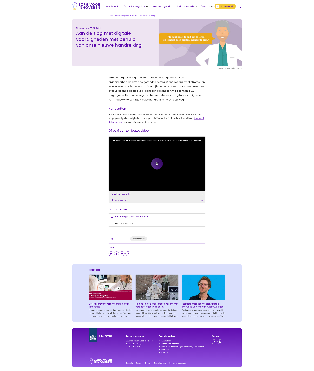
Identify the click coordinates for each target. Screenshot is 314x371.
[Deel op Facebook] (116, 253)
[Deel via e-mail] (127, 253)
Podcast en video (186, 6)
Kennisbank (112, 6)
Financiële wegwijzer (135, 6)
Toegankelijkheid (160, 363)
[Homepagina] (86, 6)
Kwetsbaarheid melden (177, 363)
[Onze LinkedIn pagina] (214, 341)
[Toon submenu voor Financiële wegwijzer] (146, 6)
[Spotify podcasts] (219, 341)
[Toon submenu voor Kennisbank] (119, 6)
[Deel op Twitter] (111, 253)
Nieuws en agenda (161, 6)
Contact (164, 352)
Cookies (147, 363)
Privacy (138, 363)
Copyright (129, 363)
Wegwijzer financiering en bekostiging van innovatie (183, 347)
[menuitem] (112, 6)
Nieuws (134, 16)
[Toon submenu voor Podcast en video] (196, 6)
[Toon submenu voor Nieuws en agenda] (172, 6)
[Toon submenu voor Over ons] (211, 6)
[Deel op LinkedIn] (122, 253)
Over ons (206, 6)
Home (111, 16)
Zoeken (239, 6)
